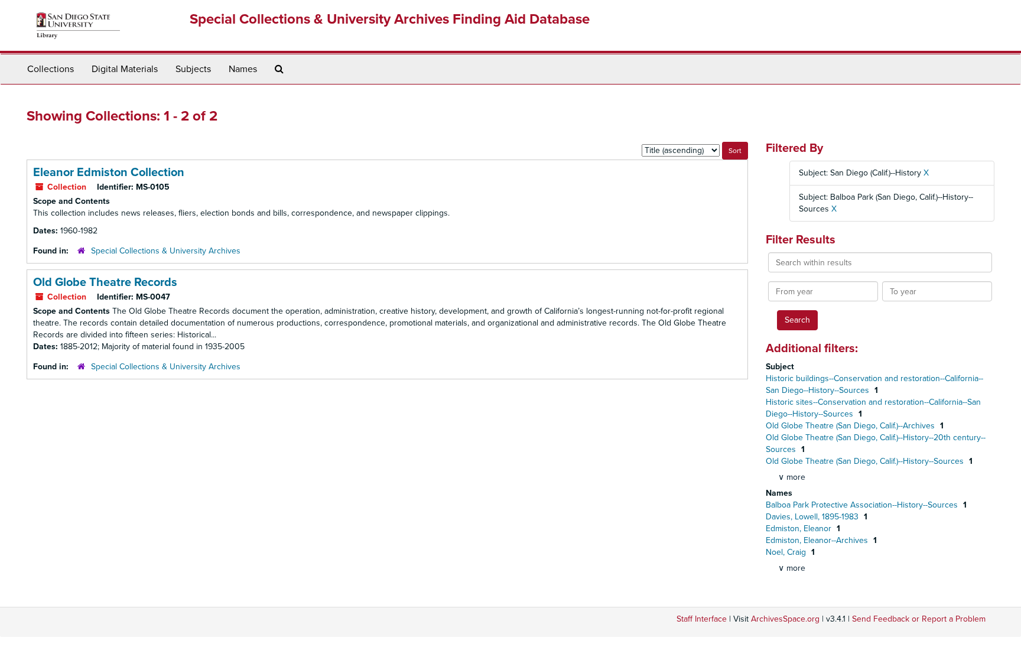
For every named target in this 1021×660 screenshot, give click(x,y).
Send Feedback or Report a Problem (919, 619)
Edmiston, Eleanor (800, 529)
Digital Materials (125, 69)
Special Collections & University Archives (165, 251)
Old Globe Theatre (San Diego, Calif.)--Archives (851, 426)
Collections (50, 69)
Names (243, 69)
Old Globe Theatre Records (105, 282)
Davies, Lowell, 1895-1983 (813, 517)
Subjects (193, 69)
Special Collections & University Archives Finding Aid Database (390, 19)
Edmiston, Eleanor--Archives (818, 540)
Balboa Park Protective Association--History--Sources (863, 505)
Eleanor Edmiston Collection (108, 172)
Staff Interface (702, 619)
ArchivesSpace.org (785, 619)
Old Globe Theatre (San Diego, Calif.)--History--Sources (866, 461)
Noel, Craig (787, 552)
